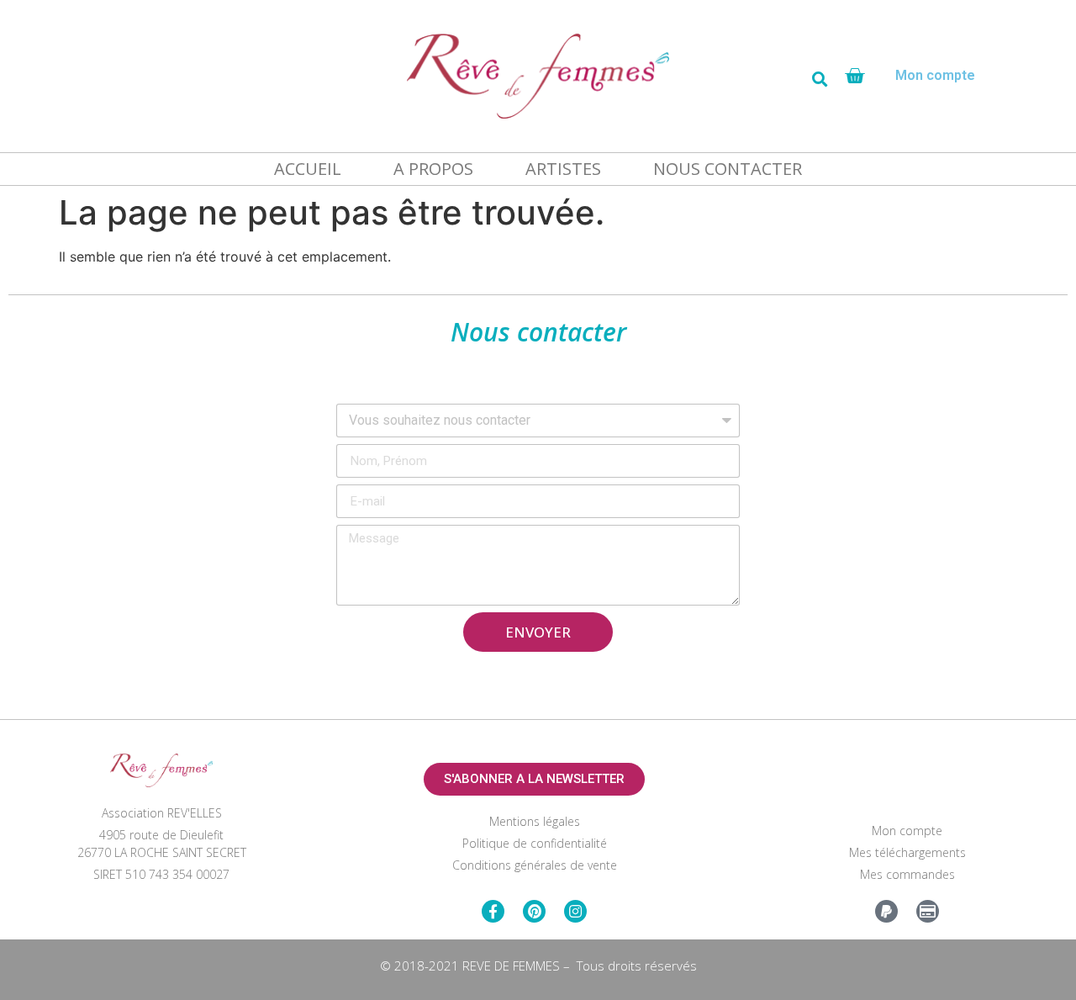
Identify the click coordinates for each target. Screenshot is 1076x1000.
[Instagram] (575, 911)
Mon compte (935, 75)
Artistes (563, 168)
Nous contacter (727, 168)
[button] (819, 79)
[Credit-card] (927, 911)
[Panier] (854, 76)
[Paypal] (886, 911)
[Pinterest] (534, 911)
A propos (433, 168)
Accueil (307, 168)
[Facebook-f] (493, 911)
